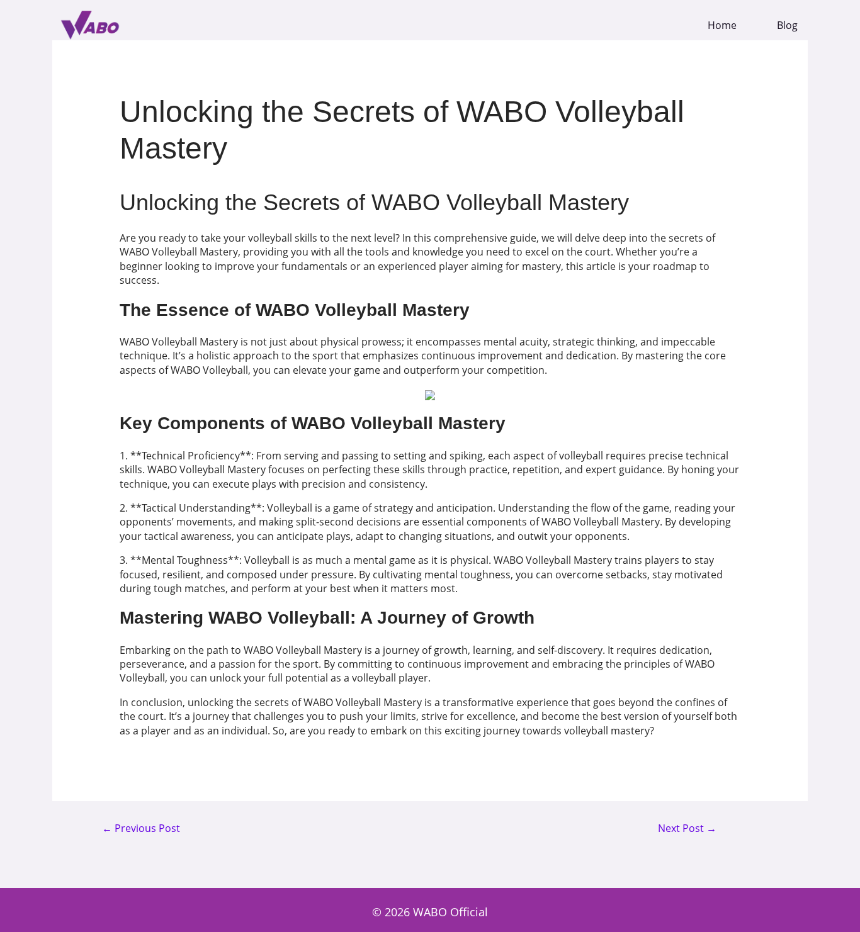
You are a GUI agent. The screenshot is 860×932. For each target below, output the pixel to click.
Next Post (687, 829)
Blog (787, 25)
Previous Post (141, 829)
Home (722, 25)
